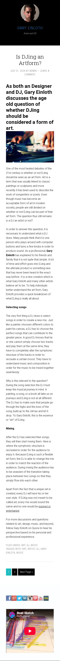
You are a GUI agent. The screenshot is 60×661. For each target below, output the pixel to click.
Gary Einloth (30, 28)
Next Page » (26, 572)
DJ (28, 545)
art (24, 549)
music (20, 552)
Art (23, 545)
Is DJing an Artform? (30, 59)
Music (34, 545)
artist (31, 549)
